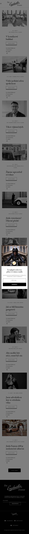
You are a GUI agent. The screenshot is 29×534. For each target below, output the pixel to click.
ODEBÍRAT (14, 284)
